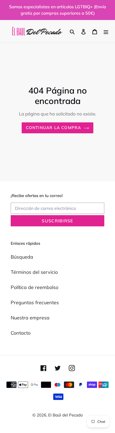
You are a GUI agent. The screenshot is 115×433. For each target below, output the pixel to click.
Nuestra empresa (30, 318)
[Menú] (106, 31)
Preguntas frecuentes (35, 302)
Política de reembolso (34, 287)
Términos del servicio (34, 272)
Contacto (20, 333)
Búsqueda (22, 257)
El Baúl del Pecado (65, 415)
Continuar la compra (53, 127)
